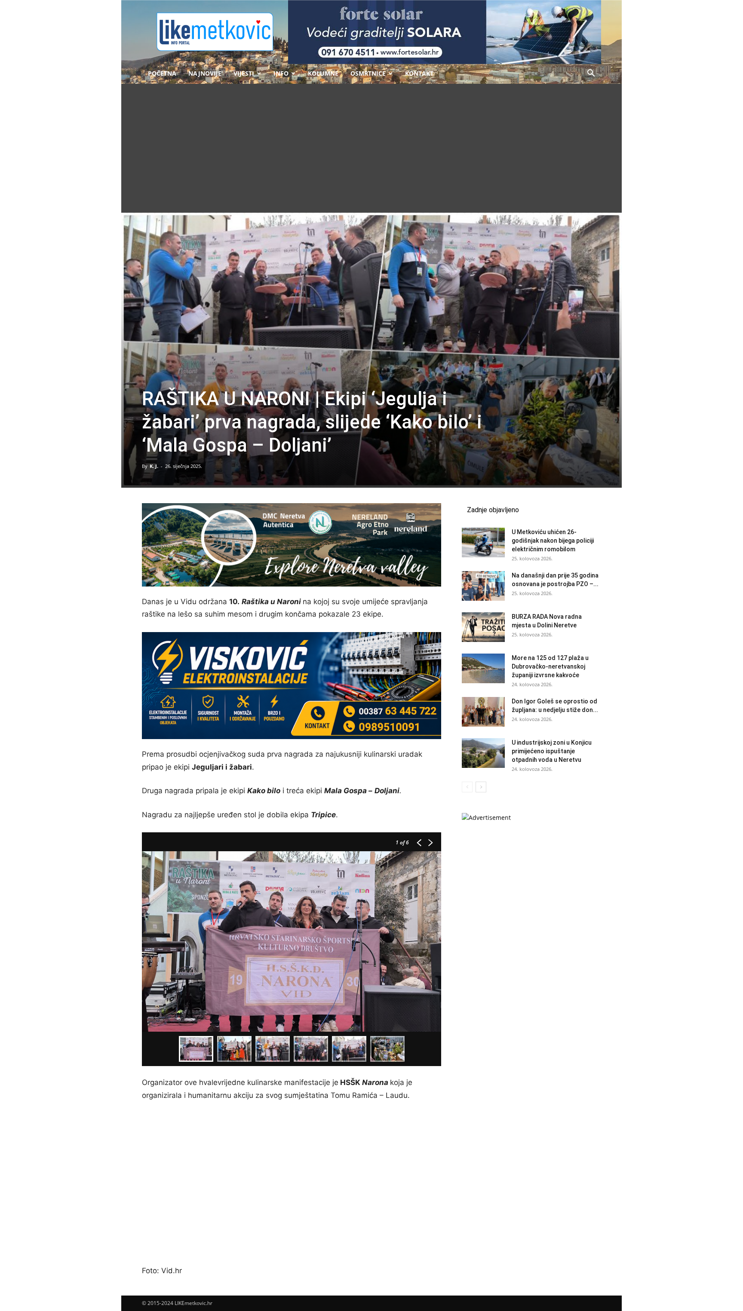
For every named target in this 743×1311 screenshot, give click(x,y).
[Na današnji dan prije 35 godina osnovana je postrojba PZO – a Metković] (483, 586)
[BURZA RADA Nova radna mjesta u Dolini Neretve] (483, 627)
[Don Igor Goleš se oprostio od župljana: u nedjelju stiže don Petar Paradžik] (483, 712)
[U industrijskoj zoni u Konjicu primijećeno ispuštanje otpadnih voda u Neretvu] (483, 753)
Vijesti (243, 73)
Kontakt (419, 73)
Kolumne (323, 73)
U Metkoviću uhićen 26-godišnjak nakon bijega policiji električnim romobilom (553, 541)
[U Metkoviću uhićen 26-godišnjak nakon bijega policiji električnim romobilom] (483, 542)
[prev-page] (467, 787)
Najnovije (204, 73)
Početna (162, 73)
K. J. (154, 466)
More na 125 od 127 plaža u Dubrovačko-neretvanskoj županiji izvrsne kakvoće (550, 666)
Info (281, 73)
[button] (590, 74)
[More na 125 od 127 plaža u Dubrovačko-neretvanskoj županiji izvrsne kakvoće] (483, 668)
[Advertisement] (371, 148)
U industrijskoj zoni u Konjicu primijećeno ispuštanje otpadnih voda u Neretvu (552, 751)
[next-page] (481, 787)
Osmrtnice (368, 73)
